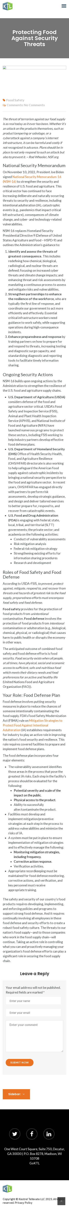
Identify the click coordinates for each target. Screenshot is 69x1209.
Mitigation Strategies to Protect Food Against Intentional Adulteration (32, 725)
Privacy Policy (23, 1202)
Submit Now (19, 1062)
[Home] (7, 1189)
